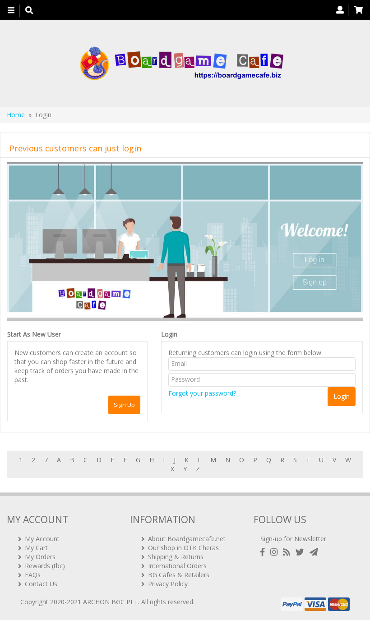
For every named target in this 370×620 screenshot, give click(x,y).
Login (169, 334)
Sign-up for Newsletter (293, 538)
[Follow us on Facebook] (264, 552)
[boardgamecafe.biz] (181, 63)
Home (16, 114)
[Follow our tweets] (302, 552)
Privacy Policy (168, 583)
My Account (42, 538)
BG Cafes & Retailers (178, 574)
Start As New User (34, 334)
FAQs (33, 574)
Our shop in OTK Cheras (183, 547)
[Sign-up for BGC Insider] (314, 552)
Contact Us (41, 583)
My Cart (36, 547)
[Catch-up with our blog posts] (288, 552)
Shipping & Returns (176, 556)
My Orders (40, 556)
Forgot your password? (202, 393)
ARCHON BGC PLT (110, 601)
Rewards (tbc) (45, 565)
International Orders (177, 565)
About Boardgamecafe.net (187, 538)
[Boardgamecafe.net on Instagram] (275, 552)
